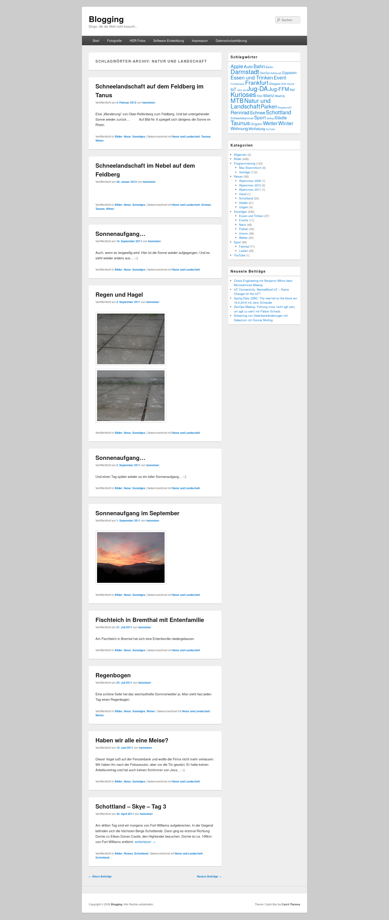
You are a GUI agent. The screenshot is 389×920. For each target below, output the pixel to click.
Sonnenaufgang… (120, 233)
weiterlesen (145, 841)
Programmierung (244, 163)
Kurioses (243, 94)
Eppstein (289, 72)
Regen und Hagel (119, 294)
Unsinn (243, 233)
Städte (280, 117)
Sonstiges (138, 136)
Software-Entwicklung (168, 40)
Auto (248, 66)
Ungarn (256, 123)
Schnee (206, 205)
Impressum (200, 40)
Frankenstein (237, 84)
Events (243, 220)
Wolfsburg (257, 128)
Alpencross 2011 (250, 189)
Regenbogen (113, 675)
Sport (260, 117)
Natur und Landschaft (186, 136)
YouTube (270, 129)
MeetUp (280, 96)
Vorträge (244, 172)
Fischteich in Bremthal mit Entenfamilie (149, 619)
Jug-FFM (279, 88)
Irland (242, 194)
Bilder (118, 136)
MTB (237, 100)
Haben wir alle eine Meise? (131, 740)
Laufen (243, 251)
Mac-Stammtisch (250, 167)
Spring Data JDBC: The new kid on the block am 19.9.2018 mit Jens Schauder (265, 300)
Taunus (205, 136)
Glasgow (274, 83)
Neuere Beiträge (209, 876)
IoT (233, 89)
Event (280, 77)
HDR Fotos (137, 40)
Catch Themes (291, 904)
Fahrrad (244, 246)
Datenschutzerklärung (231, 40)
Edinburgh (276, 73)
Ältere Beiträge (100, 876)
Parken (269, 106)
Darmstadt (245, 71)
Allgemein (240, 154)
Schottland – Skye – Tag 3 (130, 806)
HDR (283, 84)
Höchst (290, 84)
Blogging (106, 19)
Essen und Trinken (252, 77)
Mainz (268, 95)
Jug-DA (257, 88)
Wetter (151, 711)
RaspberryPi (284, 107)
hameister (148, 102)
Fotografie (114, 40)
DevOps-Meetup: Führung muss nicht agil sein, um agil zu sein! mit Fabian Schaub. (264, 309)
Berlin (269, 67)
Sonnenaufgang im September (137, 513)
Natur (127, 136)
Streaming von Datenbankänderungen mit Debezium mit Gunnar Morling (261, 317)
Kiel (292, 89)
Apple (237, 66)
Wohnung (239, 128)
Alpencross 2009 (250, 181)
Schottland (141, 853)
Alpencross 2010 (250, 185)
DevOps (265, 73)
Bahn (259, 66)
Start (96, 40)
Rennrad (240, 112)
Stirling (270, 118)
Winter (99, 140)
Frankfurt (256, 82)
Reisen (128, 853)
